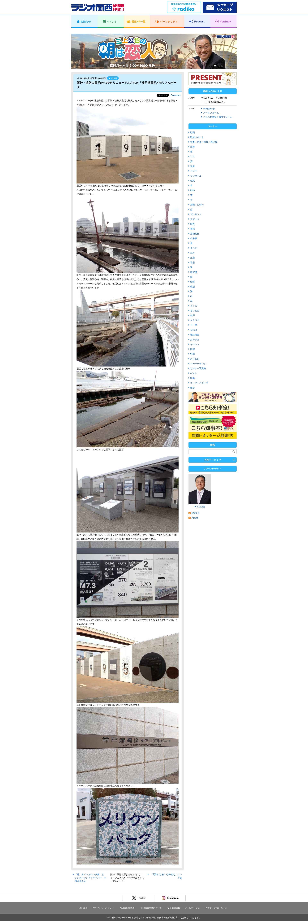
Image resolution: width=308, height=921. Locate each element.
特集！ (193, 378)
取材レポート (197, 137)
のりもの (194, 359)
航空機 (193, 272)
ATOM (195, 518)
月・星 (193, 325)
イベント (194, 344)
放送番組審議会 (127, 908)
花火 (192, 253)
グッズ (193, 306)
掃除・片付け (197, 204)
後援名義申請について (151, 908)
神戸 (192, 315)
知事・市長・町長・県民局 (203, 142)
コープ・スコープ (199, 383)
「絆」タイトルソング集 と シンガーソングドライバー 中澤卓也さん (90, 877)
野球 (192, 354)
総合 (192, 387)
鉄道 (192, 281)
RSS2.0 (195, 513)
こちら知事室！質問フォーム (217, 117)
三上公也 (201, 506)
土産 (192, 257)
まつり (193, 248)
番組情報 (194, 334)
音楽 (192, 262)
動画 (192, 132)
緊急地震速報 (173, 908)
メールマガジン (192, 908)
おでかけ (194, 339)
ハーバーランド (198, 363)
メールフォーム (211, 112)
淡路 (192, 147)
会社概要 (83, 908)
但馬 (192, 180)
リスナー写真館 (198, 368)
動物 (192, 190)
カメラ (193, 171)
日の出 (193, 330)
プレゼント (195, 214)
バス (192, 156)
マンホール (195, 176)
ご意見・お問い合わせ (216, 908)
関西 (192, 224)
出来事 (193, 238)
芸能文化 (194, 233)
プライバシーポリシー (103, 908)
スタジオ (194, 320)
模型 (192, 286)
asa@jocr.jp (209, 108)
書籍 (192, 228)
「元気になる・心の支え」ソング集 (166, 876)
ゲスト (193, 373)
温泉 (192, 166)
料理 (192, 349)
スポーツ (194, 219)
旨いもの (194, 310)
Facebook (176, 95)
